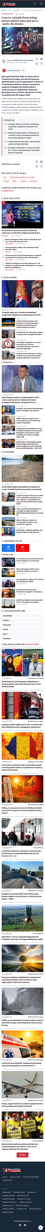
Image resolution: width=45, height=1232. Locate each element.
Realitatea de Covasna (23, 1199)
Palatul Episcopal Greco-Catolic (22, 177)
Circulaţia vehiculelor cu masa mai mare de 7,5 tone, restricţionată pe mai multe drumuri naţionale (24, 150)
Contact (5, 1177)
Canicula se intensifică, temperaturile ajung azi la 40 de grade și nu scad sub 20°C (21, 1064)
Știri (10, 10)
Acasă (5, 10)
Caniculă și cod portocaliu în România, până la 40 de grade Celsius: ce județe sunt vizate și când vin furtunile (22, 767)
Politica (8, 252)
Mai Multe (22, 1155)
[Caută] (35, 3)
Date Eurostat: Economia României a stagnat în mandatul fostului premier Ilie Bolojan (23, 256)
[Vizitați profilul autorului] (4, 61)
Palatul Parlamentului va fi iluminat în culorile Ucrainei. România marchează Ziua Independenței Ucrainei (23, 135)
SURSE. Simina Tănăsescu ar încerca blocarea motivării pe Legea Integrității (28, 421)
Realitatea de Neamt (8, 1209)
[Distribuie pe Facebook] (41, 59)
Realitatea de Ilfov (8, 1205)
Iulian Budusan (38, 1141)
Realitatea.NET (7, 1192)
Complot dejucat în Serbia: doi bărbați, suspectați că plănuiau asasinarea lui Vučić (23, 126)
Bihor (15, 181)
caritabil (33, 181)
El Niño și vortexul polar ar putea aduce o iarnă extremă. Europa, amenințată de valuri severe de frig (22, 1022)
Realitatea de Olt (22, 1209)
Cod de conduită (7, 1180)
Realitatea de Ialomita (22, 1205)
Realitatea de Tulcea (35, 1209)
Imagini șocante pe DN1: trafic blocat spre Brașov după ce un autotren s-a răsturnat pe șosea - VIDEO (22, 896)
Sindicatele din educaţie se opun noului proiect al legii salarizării (24, 142)
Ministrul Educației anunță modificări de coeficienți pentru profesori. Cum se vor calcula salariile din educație (20, 1146)
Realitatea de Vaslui (23, 1195)
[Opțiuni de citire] (40, 1227)
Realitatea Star (31, 1192)
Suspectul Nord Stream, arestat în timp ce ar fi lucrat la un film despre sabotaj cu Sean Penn (29, 356)
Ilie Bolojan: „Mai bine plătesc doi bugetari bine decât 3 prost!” (29, 531)
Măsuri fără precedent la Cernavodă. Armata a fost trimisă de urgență (26, 522)
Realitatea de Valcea (25, 1202)
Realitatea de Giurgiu (9, 1199)
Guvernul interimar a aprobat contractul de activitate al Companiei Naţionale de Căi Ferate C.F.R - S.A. (21, 853)
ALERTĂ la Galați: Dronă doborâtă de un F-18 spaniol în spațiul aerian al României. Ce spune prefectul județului (24, 265)
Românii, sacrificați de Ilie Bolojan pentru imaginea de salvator (29, 410)
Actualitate (16, 10)
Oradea (23, 181)
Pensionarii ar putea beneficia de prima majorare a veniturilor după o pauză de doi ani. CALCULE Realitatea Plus (21, 233)
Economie (5, 236)
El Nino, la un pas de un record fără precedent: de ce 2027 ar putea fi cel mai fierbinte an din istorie (22, 810)
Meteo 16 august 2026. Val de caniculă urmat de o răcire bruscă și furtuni (23, 240)
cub (4, 177)
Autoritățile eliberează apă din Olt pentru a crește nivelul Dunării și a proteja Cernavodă (21, 488)
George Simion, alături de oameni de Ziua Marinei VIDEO (29, 580)
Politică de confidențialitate (31, 1177)
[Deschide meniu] (41, 4)
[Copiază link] (37, 59)
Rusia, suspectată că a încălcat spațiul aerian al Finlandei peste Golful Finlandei (22, 1105)
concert (6, 181)
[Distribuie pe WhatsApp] (37, 63)
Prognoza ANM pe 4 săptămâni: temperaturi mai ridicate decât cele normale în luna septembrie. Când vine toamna (21, 980)
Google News (7, 190)
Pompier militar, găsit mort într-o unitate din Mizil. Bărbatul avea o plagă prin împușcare (22, 725)
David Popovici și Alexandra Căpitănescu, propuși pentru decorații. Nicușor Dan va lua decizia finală (21, 684)
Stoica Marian (38, 848)
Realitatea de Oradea (23, 60)
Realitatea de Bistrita (9, 1195)
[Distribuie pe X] (41, 63)
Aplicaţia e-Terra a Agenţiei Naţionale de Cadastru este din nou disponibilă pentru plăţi (22, 938)
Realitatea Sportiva (19, 1192)
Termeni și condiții (15, 1177)
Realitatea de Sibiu (8, 1212)
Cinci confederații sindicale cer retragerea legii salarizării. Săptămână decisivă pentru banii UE (29, 512)
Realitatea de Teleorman (10, 1202)
